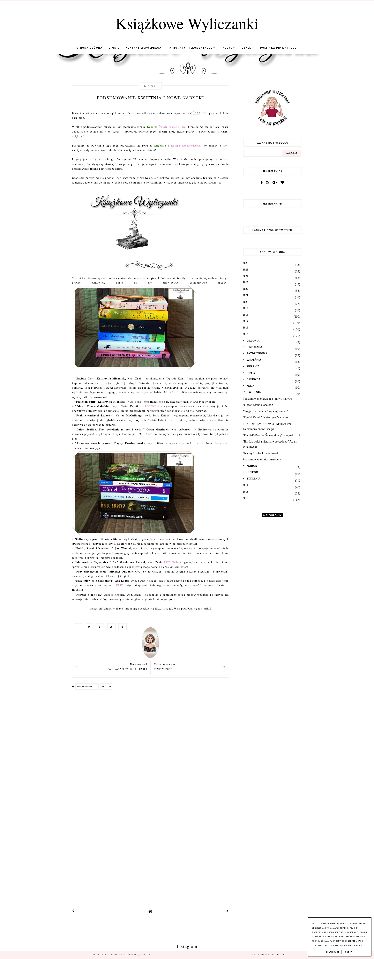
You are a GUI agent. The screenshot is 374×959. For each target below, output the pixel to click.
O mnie (114, 48)
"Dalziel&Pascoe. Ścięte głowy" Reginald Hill (271, 435)
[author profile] (150, 646)
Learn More (332, 952)
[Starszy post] (227, 911)
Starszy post (163, 669)
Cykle (247, 48)
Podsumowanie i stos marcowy (262, 459)
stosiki (106, 686)
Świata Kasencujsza (172, 127)
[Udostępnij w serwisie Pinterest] (121, 626)
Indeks (227, 48)
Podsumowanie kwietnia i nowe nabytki (267, 398)
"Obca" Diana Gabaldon (258, 405)
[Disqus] (150, 745)
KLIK (119, 585)
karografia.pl (276, 955)
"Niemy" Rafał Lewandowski (261, 453)
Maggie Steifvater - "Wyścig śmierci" (265, 411)
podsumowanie (87, 686)
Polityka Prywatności (279, 48)
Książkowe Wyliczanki (187, 23)
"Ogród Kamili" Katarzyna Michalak (265, 417)
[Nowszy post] (73, 911)
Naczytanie (221, 443)
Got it (348, 952)
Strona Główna (89, 48)
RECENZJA (152, 406)
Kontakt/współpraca (143, 48)
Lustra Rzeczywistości (186, 145)
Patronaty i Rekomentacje (190, 48)
